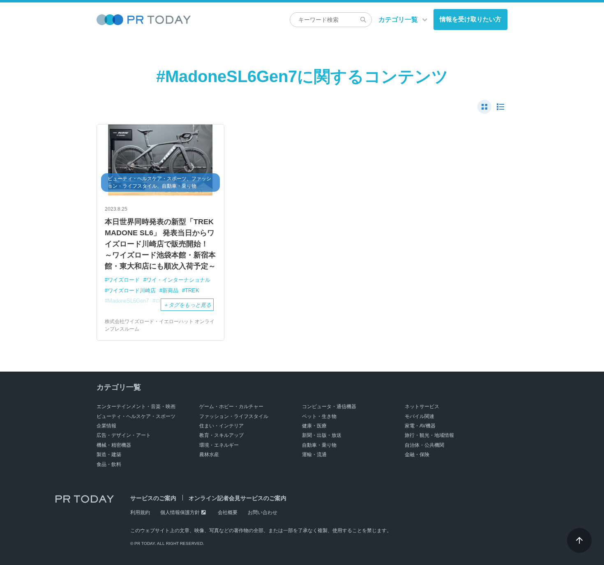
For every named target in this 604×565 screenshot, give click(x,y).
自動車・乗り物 (319, 445)
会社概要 (227, 512)
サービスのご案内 (153, 498)
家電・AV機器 (420, 426)
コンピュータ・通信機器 (329, 406)
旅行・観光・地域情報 (429, 435)
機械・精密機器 (114, 445)
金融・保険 (417, 454)
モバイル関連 (419, 416)
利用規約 (140, 512)
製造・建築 (109, 454)
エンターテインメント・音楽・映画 (136, 406)
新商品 (170, 290)
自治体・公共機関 (424, 445)
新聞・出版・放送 (321, 435)
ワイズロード (124, 280)
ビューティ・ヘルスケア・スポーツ (136, 416)
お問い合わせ (262, 512)
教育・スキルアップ (221, 435)
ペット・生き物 (319, 416)
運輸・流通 (314, 454)
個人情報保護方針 (180, 512)
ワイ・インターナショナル (178, 280)
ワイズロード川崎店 (132, 290)
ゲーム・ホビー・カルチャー (231, 406)
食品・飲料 (109, 464)
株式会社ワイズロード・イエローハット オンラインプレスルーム (159, 325)
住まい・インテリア (221, 426)
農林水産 (209, 454)
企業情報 (106, 426)
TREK (192, 290)
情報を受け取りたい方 (470, 19)
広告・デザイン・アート (124, 435)
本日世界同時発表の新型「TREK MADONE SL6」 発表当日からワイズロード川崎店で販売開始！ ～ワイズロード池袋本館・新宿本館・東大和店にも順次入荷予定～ (160, 244)
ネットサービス (422, 406)
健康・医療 (314, 426)
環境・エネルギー (219, 445)
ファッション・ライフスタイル (233, 416)
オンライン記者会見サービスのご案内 (237, 498)
